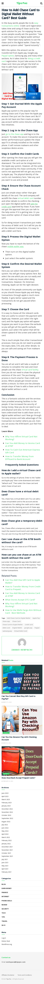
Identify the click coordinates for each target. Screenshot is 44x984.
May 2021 (5, 866)
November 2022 (7, 812)
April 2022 (5, 834)
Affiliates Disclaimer (8, 975)
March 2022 (6, 837)
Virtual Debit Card (20, 631)
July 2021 (5, 859)
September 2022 (7, 818)
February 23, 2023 (8, 781)
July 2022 (5, 825)
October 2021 (6, 853)
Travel (4, 921)
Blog (4, 884)
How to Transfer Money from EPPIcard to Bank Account (19, 458)
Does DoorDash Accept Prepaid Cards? (18, 778)
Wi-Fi (3, 925)
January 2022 (6, 844)
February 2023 (7, 803)
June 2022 (5, 828)
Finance (6, 692)
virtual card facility (30, 370)
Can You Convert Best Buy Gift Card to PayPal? (18, 698)
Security (5, 909)
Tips (3, 917)
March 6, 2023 (7, 743)
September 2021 (7, 856)
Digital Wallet (17, 628)
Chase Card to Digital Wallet (13, 625)
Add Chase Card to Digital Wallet (18, 618)
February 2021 (7, 872)
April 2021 (5, 869)
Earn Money (7, 888)
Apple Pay (36, 618)
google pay (28, 628)
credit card (29, 625)
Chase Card (16, 621)
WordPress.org (7, 944)
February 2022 (7, 840)
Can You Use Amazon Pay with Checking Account (19, 739)
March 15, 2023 (7, 702)
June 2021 (5, 862)
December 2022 (7, 809)
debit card (6, 628)
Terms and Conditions (25, 975)
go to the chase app (15, 134)
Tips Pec (22, 3)
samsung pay (7, 631)
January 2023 (6, 806)
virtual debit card (25, 198)
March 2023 (6, 799)
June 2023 (5, 793)
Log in (4, 938)
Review (4, 905)
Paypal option (8, 56)
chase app (6, 621)
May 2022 (5, 831)
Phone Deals (7, 901)
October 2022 (6, 815)
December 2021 (7, 847)
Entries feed (6, 941)
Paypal (37, 628)
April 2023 (5, 796)
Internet (5, 896)
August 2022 (6, 822)
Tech (4, 913)
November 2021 (7, 850)
